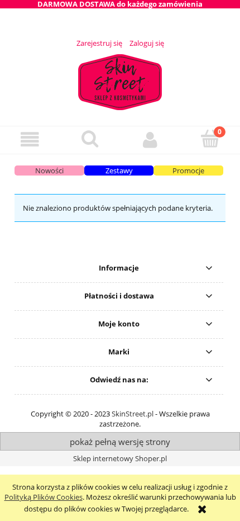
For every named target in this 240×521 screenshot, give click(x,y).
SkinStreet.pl (132, 414)
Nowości (49, 170)
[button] (30, 139)
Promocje (188, 170)
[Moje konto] (150, 139)
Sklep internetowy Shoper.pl (120, 458)
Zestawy (119, 170)
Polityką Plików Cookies (43, 497)
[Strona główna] (120, 80)
